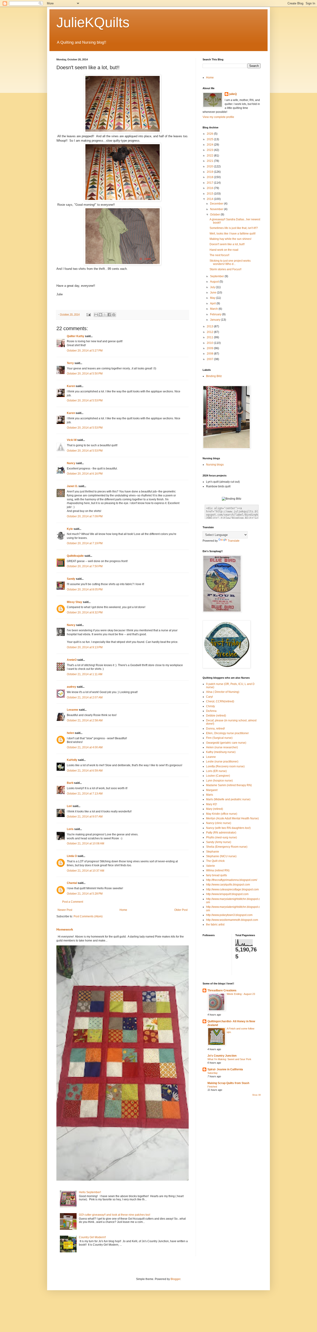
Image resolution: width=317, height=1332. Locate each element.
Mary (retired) (214, 809)
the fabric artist (215, 924)
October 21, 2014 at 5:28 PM (85, 893)
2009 (210, 348)
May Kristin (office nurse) (221, 813)
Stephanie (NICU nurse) (221, 856)
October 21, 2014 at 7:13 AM (85, 793)
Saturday (212, 1072)
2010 (210, 343)
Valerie (210, 865)
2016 (210, 188)
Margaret (211, 790)
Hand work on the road (224, 249)
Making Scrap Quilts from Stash (228, 1083)
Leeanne (72, 709)
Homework (64, 929)
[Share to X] (105, 314)
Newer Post (65, 910)
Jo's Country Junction (221, 1055)
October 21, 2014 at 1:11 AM (84, 674)
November (217, 209)
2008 (210, 353)
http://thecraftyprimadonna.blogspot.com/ (231, 880)
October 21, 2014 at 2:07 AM (85, 697)
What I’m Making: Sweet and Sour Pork (229, 1059)
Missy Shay (74, 602)
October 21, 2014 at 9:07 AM (85, 816)
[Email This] (96, 314)
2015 (210, 193)
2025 (210, 139)
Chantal (72, 883)
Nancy (71, 463)
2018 (210, 177)
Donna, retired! (215, 728)
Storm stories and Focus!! (225, 269)
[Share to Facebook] (109, 314)
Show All (256, 1095)
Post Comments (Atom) (88, 916)
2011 (210, 337)
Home (123, 910)
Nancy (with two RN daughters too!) (228, 828)
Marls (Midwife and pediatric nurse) (228, 799)
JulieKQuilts (92, 22)
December (217, 203)
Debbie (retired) (216, 715)
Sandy (71, 578)
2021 (210, 161)
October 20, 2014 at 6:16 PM (85, 473)
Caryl (209, 696)
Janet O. (72, 486)
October (215, 214)
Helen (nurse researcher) (222, 747)
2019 (210, 171)
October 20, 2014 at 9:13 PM (85, 647)
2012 (210, 332)
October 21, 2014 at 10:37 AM (85, 870)
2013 (210, 326)
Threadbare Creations (221, 990)
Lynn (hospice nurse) (219, 780)
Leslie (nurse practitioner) (222, 761)
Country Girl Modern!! (92, 1237)
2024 (210, 144)
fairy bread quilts (216, 875)
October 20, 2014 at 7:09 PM (85, 516)
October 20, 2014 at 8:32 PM (85, 612)
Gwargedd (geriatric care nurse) (226, 742)
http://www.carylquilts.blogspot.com (228, 884)
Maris (209, 794)
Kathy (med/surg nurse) (221, 752)
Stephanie (212, 851)
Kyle (70, 529)
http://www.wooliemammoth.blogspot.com (232, 920)
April (213, 303)
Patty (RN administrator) (221, 832)
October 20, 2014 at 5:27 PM (85, 350)
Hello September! (90, 1192)
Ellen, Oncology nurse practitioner (227, 733)
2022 (210, 155)
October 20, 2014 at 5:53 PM (85, 400)
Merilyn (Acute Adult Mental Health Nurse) (232, 818)
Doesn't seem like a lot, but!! (227, 244)
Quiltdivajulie (75, 555)
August (215, 281)
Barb (70, 783)
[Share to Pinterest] (113, 314)
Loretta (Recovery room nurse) (225, 766)
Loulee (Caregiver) (218, 775)
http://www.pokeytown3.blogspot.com (229, 915)
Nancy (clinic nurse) (218, 823)
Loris (70, 829)
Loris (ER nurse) (216, 771)
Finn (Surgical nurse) (219, 737)
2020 (210, 166)
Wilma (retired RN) (218, 870)
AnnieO (72, 659)
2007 (210, 359)
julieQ (233, 94)
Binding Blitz (214, 376)
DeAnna (211, 711)
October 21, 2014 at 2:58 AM (85, 720)
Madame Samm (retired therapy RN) (229, 785)
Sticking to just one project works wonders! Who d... (230, 262)
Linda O (72, 856)
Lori (69, 806)
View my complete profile (218, 117)
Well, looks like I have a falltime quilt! (233, 233)
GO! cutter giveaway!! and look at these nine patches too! (114, 1214)
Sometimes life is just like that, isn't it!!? (234, 228)
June (213, 292)
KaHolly (72, 760)
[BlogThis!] (100, 314)
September (217, 276)
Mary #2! (211, 804)
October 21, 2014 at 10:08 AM (85, 843)
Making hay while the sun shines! (230, 239)
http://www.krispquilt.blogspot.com (227, 894)
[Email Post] (88, 314)
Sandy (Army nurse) (218, 842)
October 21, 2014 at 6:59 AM (85, 770)
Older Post (181, 910)
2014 (210, 199)
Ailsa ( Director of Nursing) (222, 692)
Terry (70, 363)
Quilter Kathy (75, 336)
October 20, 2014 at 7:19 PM (85, 543)
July (213, 287)
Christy (210, 706)
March (214, 308)
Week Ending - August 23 (241, 994)
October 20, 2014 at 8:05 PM (85, 589)
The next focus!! (219, 255)
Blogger (175, 1279)
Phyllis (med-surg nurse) (221, 837)
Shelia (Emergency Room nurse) (226, 846)
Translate (233, 540)
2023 (210, 150)
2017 (210, 182)
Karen (71, 386)
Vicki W (72, 440)
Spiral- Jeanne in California (225, 1069)
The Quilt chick (215, 861)
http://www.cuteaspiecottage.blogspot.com (232, 889)
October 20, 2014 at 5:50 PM (85, 373)
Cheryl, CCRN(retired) (220, 701)
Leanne (211, 757)
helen (70, 733)
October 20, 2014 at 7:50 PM (85, 566)
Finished (212, 1086)
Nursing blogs (215, 464)
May (213, 298)
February (216, 314)
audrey (71, 686)
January (215, 319)
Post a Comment (72, 901)
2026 (210, 133)
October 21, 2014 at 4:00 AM (85, 747)
